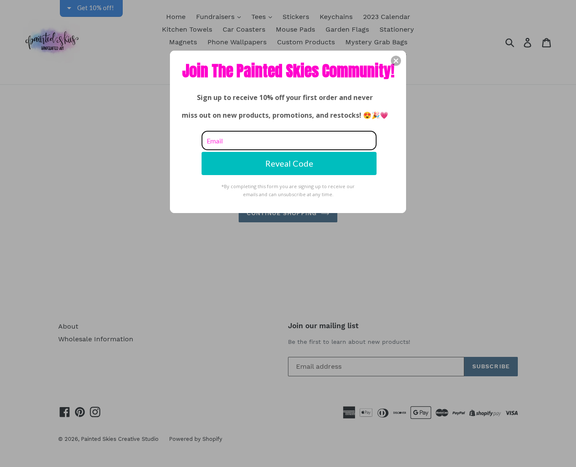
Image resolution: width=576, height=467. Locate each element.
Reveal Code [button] (289, 163)
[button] (396, 61)
